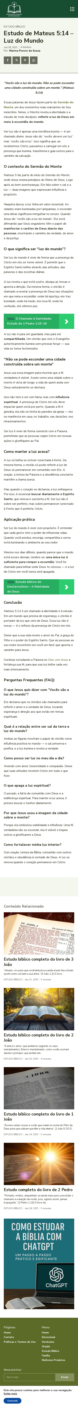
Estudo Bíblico (14, 26)
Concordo (12, 1400)
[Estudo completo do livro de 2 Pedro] (39, 1164)
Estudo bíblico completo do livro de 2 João (39, 1037)
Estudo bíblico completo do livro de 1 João (39, 1116)
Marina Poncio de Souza (24, 51)
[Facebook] (7, 60)
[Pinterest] (25, 60)
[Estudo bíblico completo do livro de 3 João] (39, 933)
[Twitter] (16, 60)
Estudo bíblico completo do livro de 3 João (39, 962)
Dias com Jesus (58, 660)
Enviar (64, 1377)
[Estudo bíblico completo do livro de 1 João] (39, 1088)
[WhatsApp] (33, 60)
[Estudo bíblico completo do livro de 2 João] (39, 1009)
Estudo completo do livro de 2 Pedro (38, 1189)
